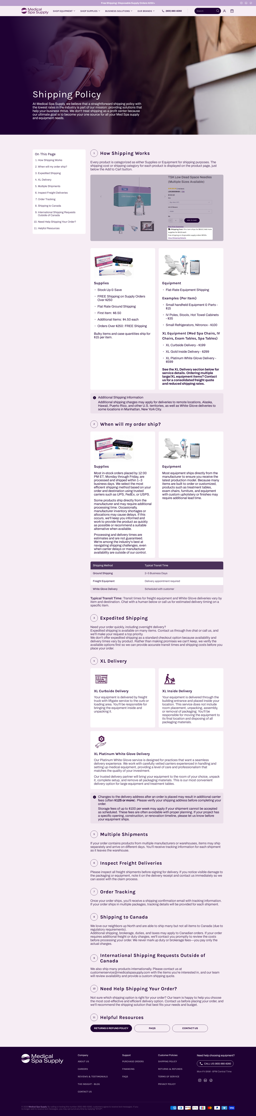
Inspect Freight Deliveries (53, 192)
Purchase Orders (133, 1061)
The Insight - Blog (89, 1084)
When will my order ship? (52, 166)
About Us (83, 1061)
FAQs (152, 1028)
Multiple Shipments (49, 186)
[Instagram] (241, 3)
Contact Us (190, 1028)
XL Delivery (44, 179)
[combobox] (207, 11)
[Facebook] (251, 3)
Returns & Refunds (170, 1069)
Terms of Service (168, 1076)
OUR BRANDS (144, 11)
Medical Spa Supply (38, 1107)
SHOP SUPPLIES (88, 11)
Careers (83, 1069)
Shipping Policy (167, 1061)
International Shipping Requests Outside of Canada (56, 214)
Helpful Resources (49, 228)
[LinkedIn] (246, 3)
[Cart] (232, 11)
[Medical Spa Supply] (34, 11)
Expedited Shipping (49, 173)
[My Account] (224, 11)
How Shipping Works (50, 160)
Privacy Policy (167, 1084)
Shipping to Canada (49, 205)
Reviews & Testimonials (93, 1076)
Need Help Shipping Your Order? (57, 221)
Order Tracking (46, 199)
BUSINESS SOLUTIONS (117, 11)
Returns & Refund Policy (111, 1028)
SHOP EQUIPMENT (63, 11)
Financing (128, 1069)
